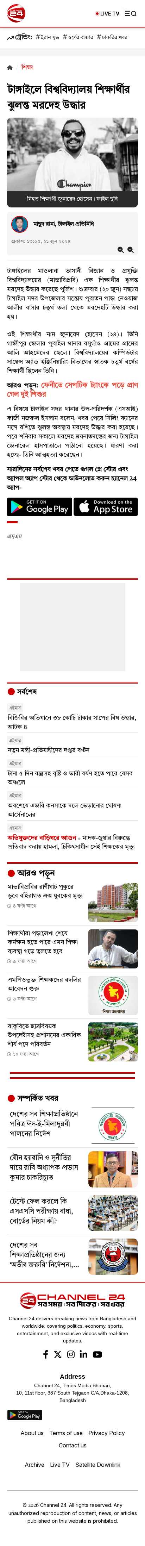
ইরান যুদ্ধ (50, 37)
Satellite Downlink (97, 1464)
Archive (34, 1464)
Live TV (60, 1464)
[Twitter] (57, 1355)
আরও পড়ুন (35, 873)
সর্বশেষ (26, 692)
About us (32, 1432)
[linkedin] (83, 1355)
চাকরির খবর (114, 37)
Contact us (73, 1445)
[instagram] (71, 1355)
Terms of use (66, 1432)
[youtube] (97, 1355)
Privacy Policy (106, 1432)
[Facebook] (45, 1355)
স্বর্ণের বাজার (80, 37)
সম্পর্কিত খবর (36, 1099)
